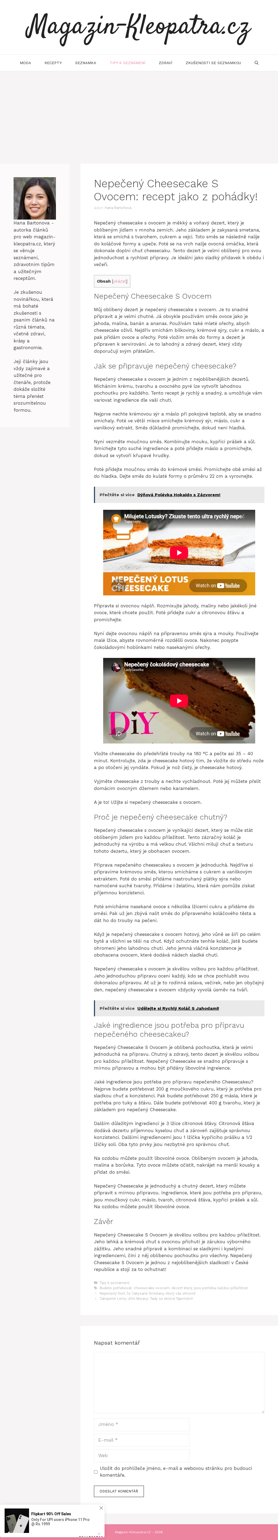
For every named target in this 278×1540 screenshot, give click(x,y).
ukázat (119, 281)
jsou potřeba (205, 1288)
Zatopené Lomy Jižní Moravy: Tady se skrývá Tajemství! (146, 1299)
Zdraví (165, 63)
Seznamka (85, 63)
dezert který (182, 1288)
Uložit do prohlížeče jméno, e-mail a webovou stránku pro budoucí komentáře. (176, 1472)
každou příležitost (232, 1288)
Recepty (53, 63)
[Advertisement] (139, 112)
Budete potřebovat (116, 1288)
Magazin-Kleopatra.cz (139, 27)
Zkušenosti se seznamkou (213, 63)
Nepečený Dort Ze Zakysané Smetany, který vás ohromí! (147, 1293)
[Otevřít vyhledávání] (256, 63)
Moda (25, 63)
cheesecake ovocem (152, 1288)
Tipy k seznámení (127, 63)
